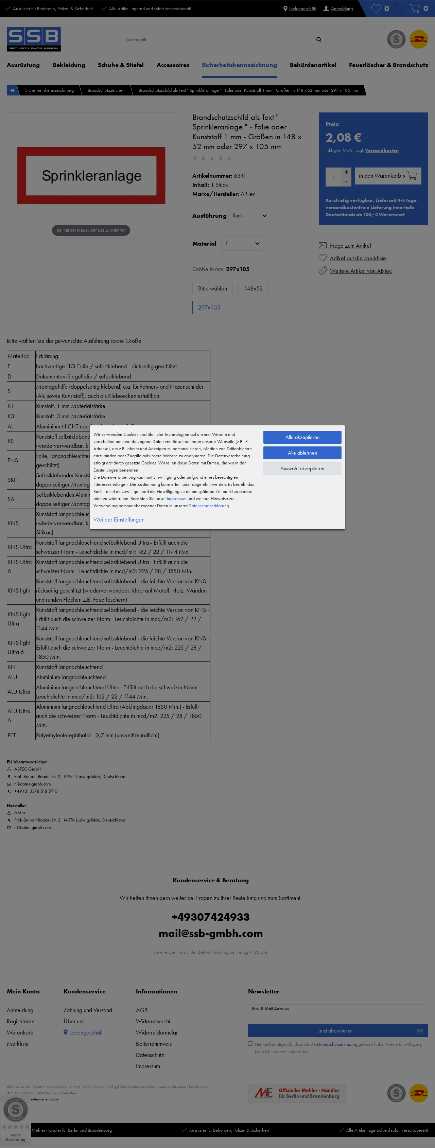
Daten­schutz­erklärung (209, 505)
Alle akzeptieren (302, 437)
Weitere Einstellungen (118, 519)
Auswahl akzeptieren (302, 468)
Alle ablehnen (302, 452)
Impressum (177, 498)
